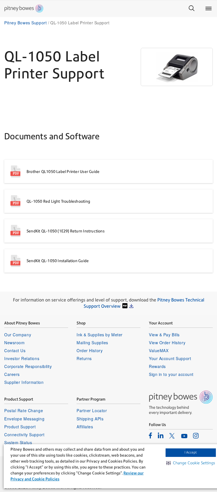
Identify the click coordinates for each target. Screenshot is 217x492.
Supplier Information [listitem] (24, 382)
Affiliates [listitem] (85, 426)
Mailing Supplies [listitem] (92, 342)
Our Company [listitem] (17, 334)
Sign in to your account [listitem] (171, 374)
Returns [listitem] (84, 358)
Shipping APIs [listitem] (90, 418)
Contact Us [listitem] (15, 350)
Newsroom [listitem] (14, 342)
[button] (190, 462)
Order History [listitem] (90, 350)
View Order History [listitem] (167, 342)
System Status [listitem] (18, 442)
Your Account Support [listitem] (170, 358)
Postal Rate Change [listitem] (23, 410)
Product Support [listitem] (20, 426)
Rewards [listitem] (157, 366)
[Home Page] (24, 8)
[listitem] (150, 435)
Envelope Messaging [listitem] (24, 418)
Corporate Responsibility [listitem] (28, 366)
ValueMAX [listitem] (158, 350)
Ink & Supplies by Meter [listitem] (100, 334)
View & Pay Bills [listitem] (164, 334)
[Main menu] (208, 8)
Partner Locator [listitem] (92, 410)
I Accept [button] (191, 452)
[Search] (191, 8)
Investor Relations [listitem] (21, 358)
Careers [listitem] (12, 374)
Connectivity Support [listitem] (24, 434)
